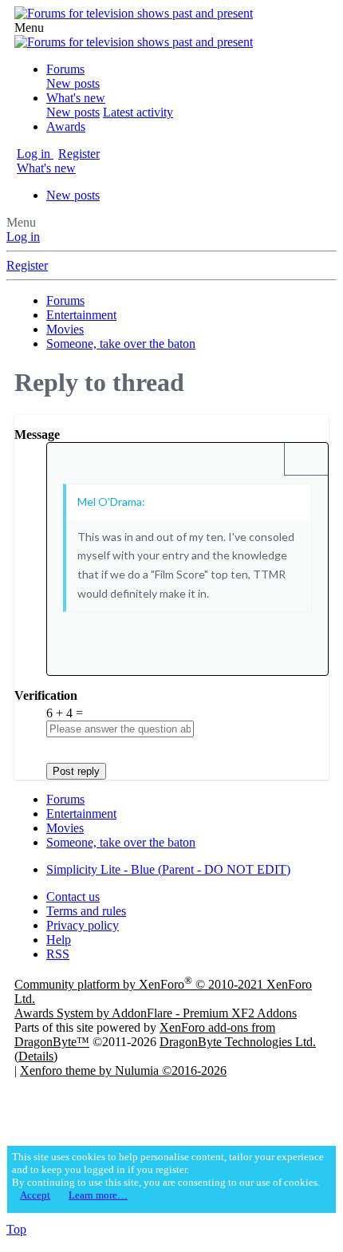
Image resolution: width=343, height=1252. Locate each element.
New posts (73, 83)
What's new (75, 98)
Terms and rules (86, 911)
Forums (65, 69)
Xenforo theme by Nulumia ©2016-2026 (123, 1070)
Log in (23, 236)
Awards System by (155, 1013)
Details (35, 1056)
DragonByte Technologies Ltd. (238, 1042)
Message (37, 434)
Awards (65, 126)
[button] (29, 27)
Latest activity (138, 112)
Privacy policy (82, 925)
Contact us (73, 896)
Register (27, 265)
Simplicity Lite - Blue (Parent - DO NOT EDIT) (168, 869)
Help (58, 939)
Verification (45, 695)
